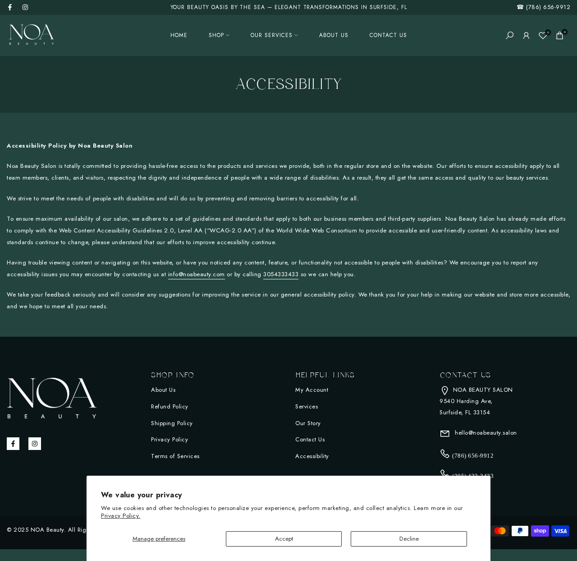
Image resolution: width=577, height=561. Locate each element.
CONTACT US (388, 35)
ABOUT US (333, 35)
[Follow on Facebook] (10, 7)
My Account (311, 389)
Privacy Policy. (121, 515)
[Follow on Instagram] (25, 7)
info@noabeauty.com (196, 274)
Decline (409, 538)
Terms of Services (175, 456)
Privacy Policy (169, 439)
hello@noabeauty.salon (485, 432)
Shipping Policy (172, 423)
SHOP (216, 35)
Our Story (308, 423)
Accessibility (312, 456)
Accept (284, 538)
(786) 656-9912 (548, 7)
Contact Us (310, 439)
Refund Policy (169, 406)
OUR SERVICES (272, 35)
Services (306, 406)
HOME (179, 35)
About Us (163, 389)
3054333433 (280, 274)
